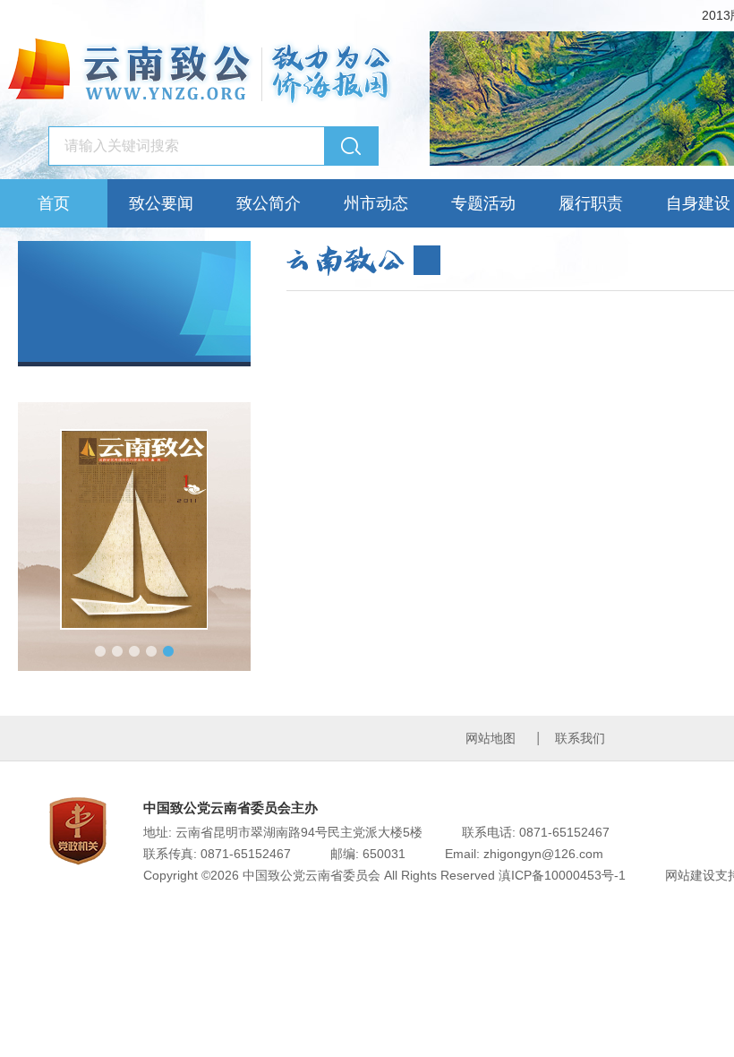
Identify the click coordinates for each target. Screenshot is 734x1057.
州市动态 (376, 203)
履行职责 (591, 203)
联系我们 (580, 738)
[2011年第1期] (134, 529)
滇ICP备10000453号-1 (562, 875)
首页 (54, 203)
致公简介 (268, 203)
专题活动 (483, 203)
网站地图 (490, 738)
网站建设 (690, 875)
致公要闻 (161, 203)
